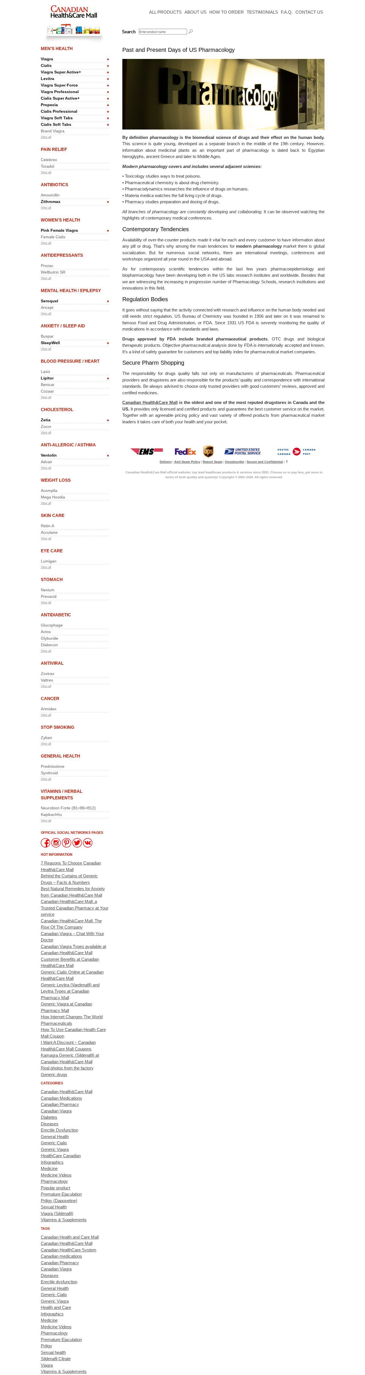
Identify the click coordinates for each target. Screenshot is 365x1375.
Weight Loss (56, 480)
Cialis (46, 65)
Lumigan (48, 561)
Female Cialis (53, 237)
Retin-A (47, 526)
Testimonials (262, 12)
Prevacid (48, 596)
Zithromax (50, 201)
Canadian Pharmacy (60, 1104)
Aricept (47, 307)
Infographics (52, 1162)
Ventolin (49, 455)
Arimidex (48, 709)
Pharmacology (54, 1181)
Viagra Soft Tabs (57, 118)
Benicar (47, 384)
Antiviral (52, 663)
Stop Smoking (57, 727)
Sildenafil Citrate (56, 1358)
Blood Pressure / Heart (70, 361)
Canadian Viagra (56, 1111)
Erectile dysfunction (59, 1281)
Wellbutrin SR (53, 272)
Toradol (47, 166)
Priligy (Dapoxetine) (59, 1200)
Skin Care (52, 515)
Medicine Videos (56, 1175)
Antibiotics (54, 184)
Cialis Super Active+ (60, 98)
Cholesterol (57, 409)
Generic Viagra (55, 1149)
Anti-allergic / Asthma (68, 444)
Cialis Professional (59, 111)
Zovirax (47, 673)
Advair (46, 461)
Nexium (47, 590)
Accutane (49, 532)
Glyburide (49, 638)
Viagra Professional (60, 91)
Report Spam (212, 461)
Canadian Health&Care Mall (66, 1091)
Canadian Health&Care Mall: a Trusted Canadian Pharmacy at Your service (74, 908)
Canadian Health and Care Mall (70, 1237)
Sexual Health (54, 1206)
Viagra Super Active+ (61, 72)
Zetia (45, 420)
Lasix (45, 371)
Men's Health (57, 48)
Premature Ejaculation (61, 1194)
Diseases (49, 1123)
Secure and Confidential (265, 461)
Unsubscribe (234, 461)
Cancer (50, 698)
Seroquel (49, 301)
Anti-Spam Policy (187, 461)
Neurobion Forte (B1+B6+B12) (68, 808)
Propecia (49, 104)
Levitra (47, 78)
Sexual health (53, 1352)
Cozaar (47, 391)
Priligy (46, 1345)
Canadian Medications (61, 1098)
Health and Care (56, 1307)
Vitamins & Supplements (64, 1219)
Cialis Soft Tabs (56, 124)
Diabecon (49, 645)
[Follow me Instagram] (56, 846)
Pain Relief (54, 149)
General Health (60, 756)
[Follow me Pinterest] (67, 846)
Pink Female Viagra (59, 230)
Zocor (46, 426)
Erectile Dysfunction (59, 1130)
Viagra (47, 59)
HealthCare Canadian (61, 1155)
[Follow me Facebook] (46, 846)
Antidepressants (62, 255)
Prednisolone (52, 766)
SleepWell (50, 342)
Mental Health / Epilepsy (71, 290)
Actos (46, 631)
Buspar (47, 336)
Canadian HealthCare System (68, 1249)
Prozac (47, 265)
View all (46, 137)
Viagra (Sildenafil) (57, 1213)
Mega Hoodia (53, 497)
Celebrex (49, 159)
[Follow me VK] (87, 846)
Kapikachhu (51, 814)
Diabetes (49, 1117)
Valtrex (47, 680)
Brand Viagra (52, 131)
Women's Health (60, 219)
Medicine (49, 1168)
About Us (195, 12)
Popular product (55, 1187)
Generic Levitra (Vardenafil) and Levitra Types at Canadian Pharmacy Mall (70, 991)
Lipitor (47, 378)
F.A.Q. (287, 12)
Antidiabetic (56, 614)
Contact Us (309, 12)
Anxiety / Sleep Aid (63, 325)
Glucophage (52, 625)
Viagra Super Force (59, 85)
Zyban (46, 737)
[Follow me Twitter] (77, 846)
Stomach (52, 579)
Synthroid (49, 773)
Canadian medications (61, 1256)
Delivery (166, 461)
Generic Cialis (54, 1142)
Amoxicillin (50, 195)
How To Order (226, 12)
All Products (165, 12)
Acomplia (49, 490)
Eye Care (52, 550)
